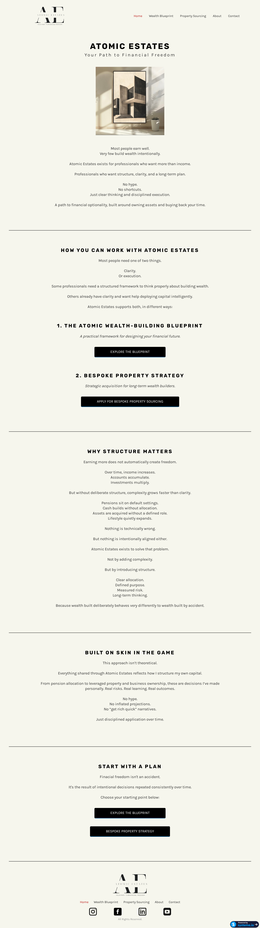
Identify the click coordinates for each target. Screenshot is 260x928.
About (217, 16)
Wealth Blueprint (161, 16)
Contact (234, 16)
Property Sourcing (193, 16)
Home (138, 16)
